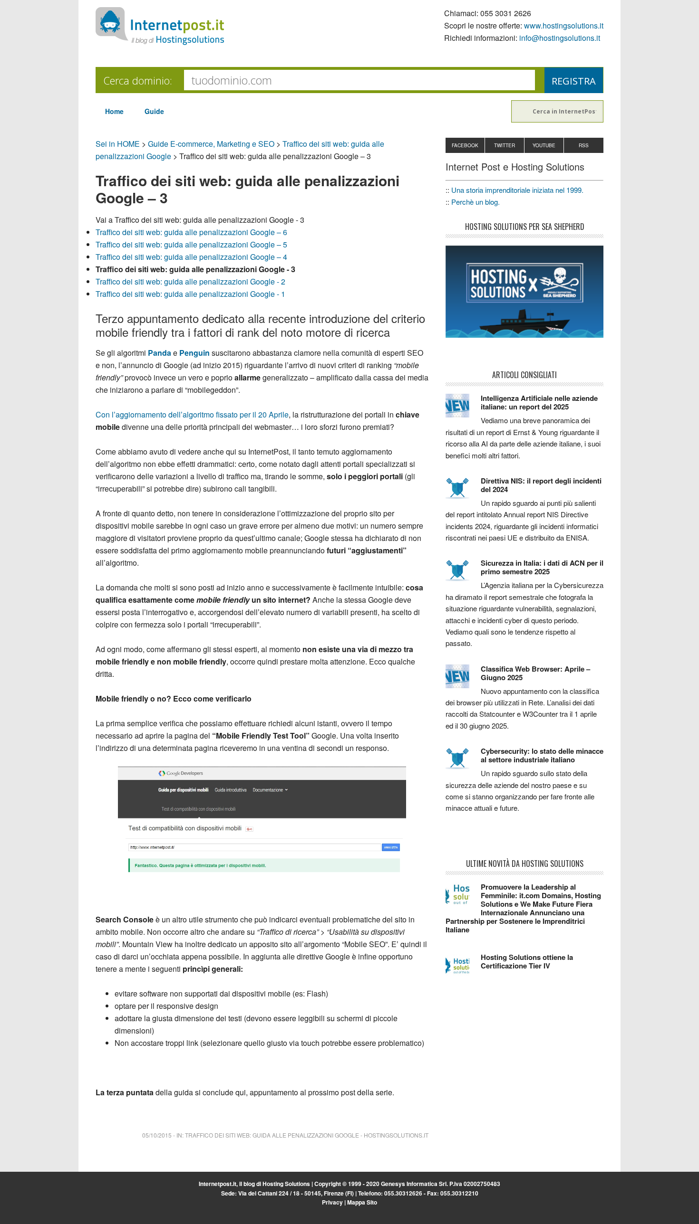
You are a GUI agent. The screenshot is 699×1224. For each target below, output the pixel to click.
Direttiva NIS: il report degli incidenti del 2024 (541, 484)
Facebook (465, 145)
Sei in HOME (118, 143)
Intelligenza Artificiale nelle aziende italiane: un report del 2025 (539, 402)
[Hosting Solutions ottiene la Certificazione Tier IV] (463, 969)
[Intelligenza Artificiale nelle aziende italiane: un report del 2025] (463, 410)
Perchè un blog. (475, 202)
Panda (159, 352)
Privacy (332, 1202)
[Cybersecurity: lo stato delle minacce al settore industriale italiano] (463, 763)
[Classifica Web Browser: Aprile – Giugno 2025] (463, 680)
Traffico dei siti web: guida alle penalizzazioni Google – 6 (191, 232)
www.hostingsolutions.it (563, 25)
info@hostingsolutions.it (559, 37)
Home (114, 111)
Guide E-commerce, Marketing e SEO (211, 143)
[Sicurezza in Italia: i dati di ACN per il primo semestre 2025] (463, 575)
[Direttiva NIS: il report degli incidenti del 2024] (463, 492)
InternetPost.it (160, 26)
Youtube (544, 145)
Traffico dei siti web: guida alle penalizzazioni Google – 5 (191, 244)
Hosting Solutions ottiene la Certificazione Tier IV (527, 961)
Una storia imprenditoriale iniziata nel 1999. (517, 190)
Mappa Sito (362, 1202)
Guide (154, 111)
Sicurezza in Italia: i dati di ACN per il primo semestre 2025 (542, 567)
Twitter (504, 145)
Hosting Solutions (286, 1183)
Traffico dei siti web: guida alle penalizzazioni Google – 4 (191, 256)
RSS (584, 145)
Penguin (194, 352)
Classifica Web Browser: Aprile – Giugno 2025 (535, 673)
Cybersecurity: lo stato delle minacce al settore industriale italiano (542, 755)
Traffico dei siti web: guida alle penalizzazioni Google (272, 1135)
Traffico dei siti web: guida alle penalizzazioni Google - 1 (190, 293)
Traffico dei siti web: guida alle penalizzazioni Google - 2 (190, 281)
